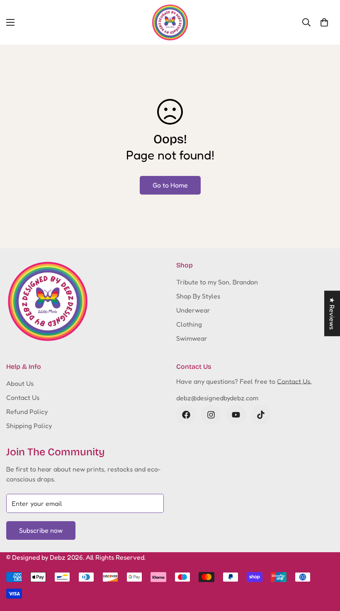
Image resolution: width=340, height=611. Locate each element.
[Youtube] (236, 415)
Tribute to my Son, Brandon (217, 282)
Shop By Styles (198, 296)
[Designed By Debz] (170, 22)
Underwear (193, 310)
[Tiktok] (261, 415)
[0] (324, 22)
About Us (20, 383)
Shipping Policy (29, 425)
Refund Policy (27, 411)
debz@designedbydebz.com (217, 398)
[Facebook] (186, 415)
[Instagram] (211, 415)
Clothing (189, 324)
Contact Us (22, 397)
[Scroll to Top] (323, 565)
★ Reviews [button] (332, 313)
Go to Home (170, 185)
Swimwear (191, 338)
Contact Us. (294, 381)
